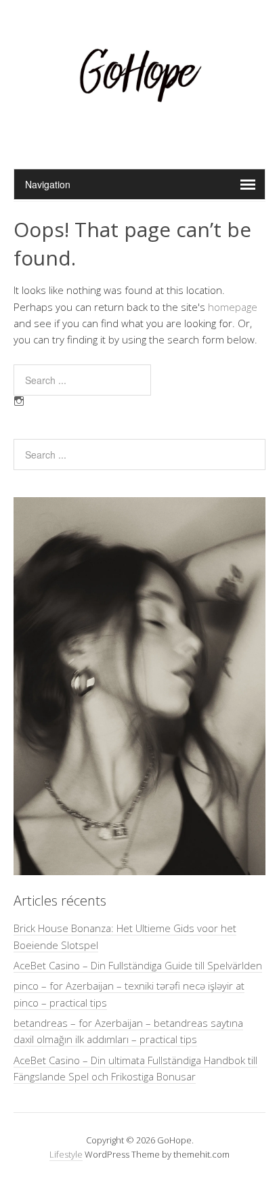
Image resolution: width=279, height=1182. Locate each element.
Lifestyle (66, 1154)
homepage (232, 307)
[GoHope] (139, 134)
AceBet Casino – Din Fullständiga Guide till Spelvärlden (138, 965)
